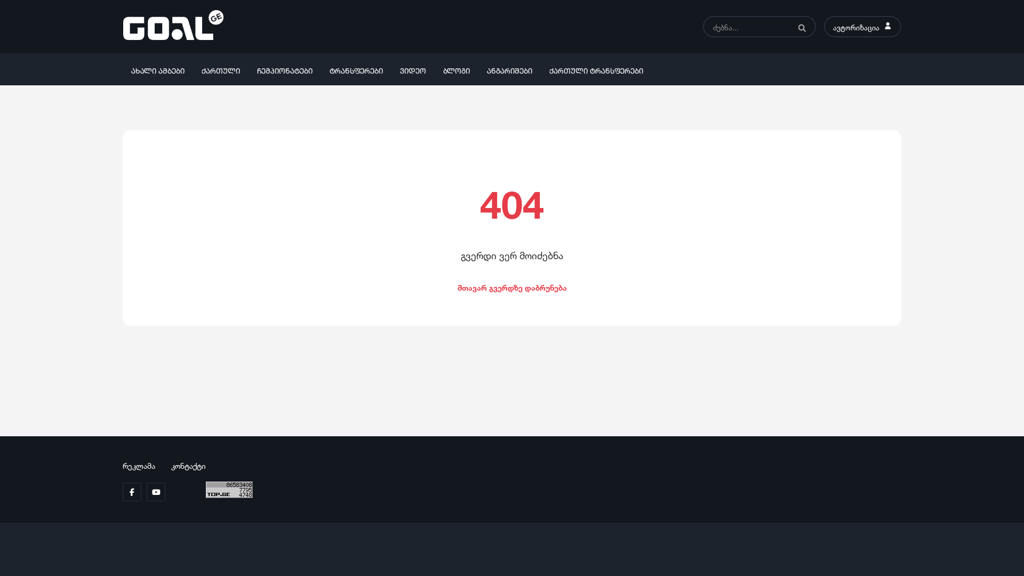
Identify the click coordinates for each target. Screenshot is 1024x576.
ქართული (221, 69)
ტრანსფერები (356, 69)
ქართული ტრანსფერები (596, 69)
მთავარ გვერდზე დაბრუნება (512, 286)
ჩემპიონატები (285, 69)
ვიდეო (413, 69)
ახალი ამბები (158, 69)
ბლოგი (456, 69)
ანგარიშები (509, 69)
